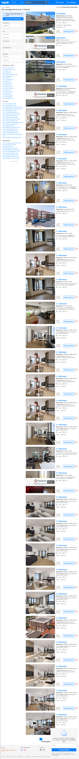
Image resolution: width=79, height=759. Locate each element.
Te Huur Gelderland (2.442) (8, 126)
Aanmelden (72, 2)
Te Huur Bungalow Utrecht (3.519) (9, 148)
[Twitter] (44, 750)
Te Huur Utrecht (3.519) (7, 146)
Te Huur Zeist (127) (6, 71)
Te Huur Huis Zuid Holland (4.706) (9, 120)
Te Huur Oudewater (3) (7, 96)
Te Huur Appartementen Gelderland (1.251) (11, 137)
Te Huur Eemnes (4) (6, 93)
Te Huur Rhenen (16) (6, 84)
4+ (21, 44)
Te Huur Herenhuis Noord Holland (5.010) (11, 114)
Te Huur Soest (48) (6, 78)
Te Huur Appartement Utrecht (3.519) (10, 156)
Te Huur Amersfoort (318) (8, 67)
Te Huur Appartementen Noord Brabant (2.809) (12, 122)
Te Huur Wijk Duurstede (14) (8, 88)
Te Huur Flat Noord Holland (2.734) (10, 124)
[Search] (46, 2)
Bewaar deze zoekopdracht (13, 19)
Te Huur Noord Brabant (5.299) (9, 110)
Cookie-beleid (28, 756)
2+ (13, 44)
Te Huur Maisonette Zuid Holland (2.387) (11, 127)
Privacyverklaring (66, 754)
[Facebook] (41, 750)
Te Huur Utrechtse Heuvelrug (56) (9, 74)
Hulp (16, 756)
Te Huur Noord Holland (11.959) (9, 103)
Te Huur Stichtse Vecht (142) (8, 69)
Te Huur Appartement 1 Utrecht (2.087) (11, 158)
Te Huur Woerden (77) (7, 73)
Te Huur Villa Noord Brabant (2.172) (10, 131)
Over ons (3, 756)
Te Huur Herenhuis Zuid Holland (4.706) (11, 119)
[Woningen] (22, 750)
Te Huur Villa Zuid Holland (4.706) (9, 117)
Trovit (3, 7)
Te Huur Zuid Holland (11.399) (9, 105)
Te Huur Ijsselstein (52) (7, 76)
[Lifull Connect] (9, 751)
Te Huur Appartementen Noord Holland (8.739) (12, 107)
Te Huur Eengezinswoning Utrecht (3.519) (11, 143)
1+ (9, 44)
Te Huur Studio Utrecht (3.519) (9, 144)
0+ (4, 44)
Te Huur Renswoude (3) (7, 95)
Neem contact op (46, 756)
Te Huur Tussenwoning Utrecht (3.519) (10, 151)
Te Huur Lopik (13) (6, 90)
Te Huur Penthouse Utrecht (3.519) (10, 153)
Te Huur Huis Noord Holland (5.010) (10, 115)
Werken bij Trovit (9, 756)
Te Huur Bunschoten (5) (7, 91)
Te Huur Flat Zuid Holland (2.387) (9, 129)
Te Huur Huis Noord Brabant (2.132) (10, 132)
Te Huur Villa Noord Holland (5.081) (10, 112)
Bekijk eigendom (69, 31)
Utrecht (7, 7)
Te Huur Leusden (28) (7, 83)
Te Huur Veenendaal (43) (7, 79)
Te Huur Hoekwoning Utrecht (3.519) (10, 155)
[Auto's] (25, 750)
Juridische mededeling (56, 754)
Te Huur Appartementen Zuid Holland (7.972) (12, 109)
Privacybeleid (20, 756)
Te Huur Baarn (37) (6, 81)
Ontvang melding (64, 750)
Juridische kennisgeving (37, 756)
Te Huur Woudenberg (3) (7, 98)
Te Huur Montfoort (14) (7, 86)
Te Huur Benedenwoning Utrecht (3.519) (11, 149)
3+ (17, 44)
